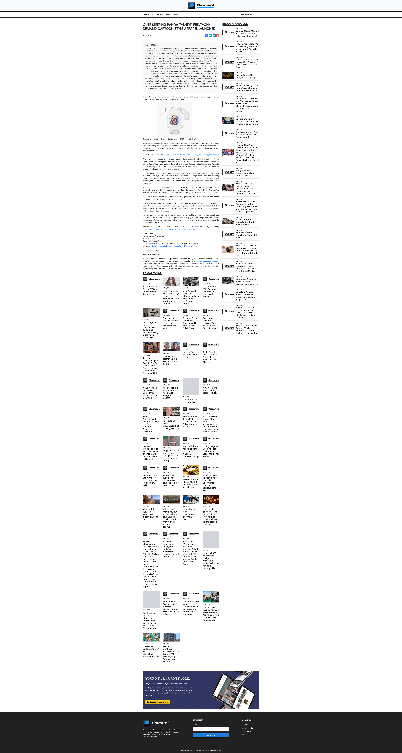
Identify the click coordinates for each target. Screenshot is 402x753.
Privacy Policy (248, 728)
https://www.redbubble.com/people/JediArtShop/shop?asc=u (193, 155)
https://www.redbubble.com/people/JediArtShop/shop (173, 246)
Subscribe (211, 735)
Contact (245, 735)
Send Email (152, 238)
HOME (146, 14)
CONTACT (177, 14)
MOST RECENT (157, 14)
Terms (245, 725)
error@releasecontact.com (207, 261)
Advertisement (248, 731)
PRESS (168, 14)
